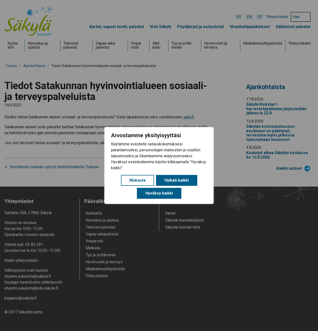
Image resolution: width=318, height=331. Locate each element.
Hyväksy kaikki (159, 193)
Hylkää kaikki (176, 180)
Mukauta (137, 180)
